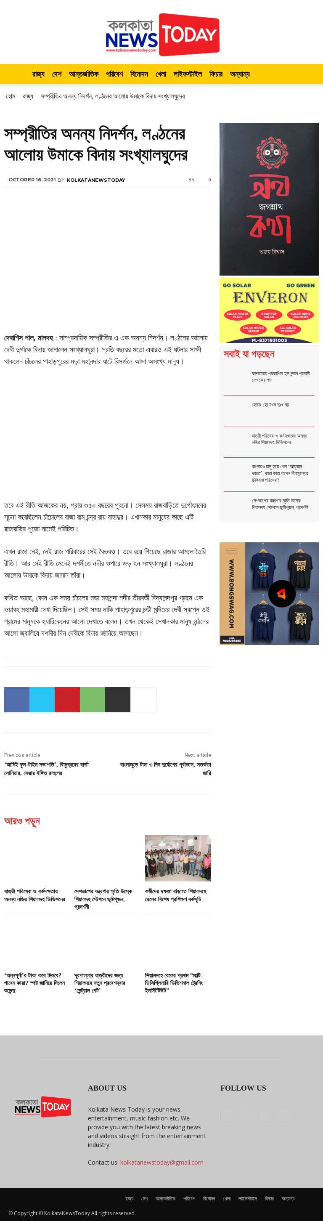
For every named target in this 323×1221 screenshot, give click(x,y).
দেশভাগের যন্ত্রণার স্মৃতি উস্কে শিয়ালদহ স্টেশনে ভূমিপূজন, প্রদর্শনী (103, 899)
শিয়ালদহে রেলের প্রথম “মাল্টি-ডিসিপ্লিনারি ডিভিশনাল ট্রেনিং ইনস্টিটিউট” (174, 983)
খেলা (161, 74)
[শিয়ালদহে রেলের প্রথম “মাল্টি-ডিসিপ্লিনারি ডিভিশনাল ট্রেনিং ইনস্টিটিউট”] (178, 942)
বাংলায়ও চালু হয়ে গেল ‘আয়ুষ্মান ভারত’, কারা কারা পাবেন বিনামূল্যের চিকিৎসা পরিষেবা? (280, 473)
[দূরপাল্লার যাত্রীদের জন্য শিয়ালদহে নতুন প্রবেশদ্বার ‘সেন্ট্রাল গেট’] (107, 942)
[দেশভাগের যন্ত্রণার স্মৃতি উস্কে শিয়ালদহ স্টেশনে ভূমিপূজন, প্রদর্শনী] (107, 858)
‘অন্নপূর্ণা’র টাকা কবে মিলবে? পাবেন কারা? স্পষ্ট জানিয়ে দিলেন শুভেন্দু (34, 983)
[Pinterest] (67, 699)
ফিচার (215, 74)
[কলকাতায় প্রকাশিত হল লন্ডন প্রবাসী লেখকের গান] (237, 380)
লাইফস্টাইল (188, 74)
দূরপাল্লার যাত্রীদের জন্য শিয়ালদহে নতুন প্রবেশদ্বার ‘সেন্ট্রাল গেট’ (99, 983)
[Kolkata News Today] (161, 32)
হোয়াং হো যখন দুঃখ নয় (270, 405)
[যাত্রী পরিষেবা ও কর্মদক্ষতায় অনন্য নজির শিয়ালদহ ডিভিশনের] (37, 858)
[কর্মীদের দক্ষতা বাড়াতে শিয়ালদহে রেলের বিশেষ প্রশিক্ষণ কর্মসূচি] (178, 858)
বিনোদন (139, 74)
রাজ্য (38, 74)
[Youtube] (285, 1114)
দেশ (56, 74)
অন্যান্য (240, 74)
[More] (143, 699)
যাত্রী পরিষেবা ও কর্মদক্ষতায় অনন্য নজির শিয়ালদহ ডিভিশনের (279, 439)
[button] (304, 74)
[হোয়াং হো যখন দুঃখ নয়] (237, 411)
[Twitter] (42, 699)
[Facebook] (16, 699)
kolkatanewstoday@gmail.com (162, 1162)
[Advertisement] (107, 270)
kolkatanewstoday (96, 180)
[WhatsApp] (92, 699)
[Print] (117, 699)
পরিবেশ (114, 74)
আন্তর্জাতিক (83, 74)
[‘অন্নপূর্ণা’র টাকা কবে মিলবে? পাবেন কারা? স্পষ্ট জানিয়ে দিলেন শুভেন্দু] (37, 942)
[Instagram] (246, 1113)
